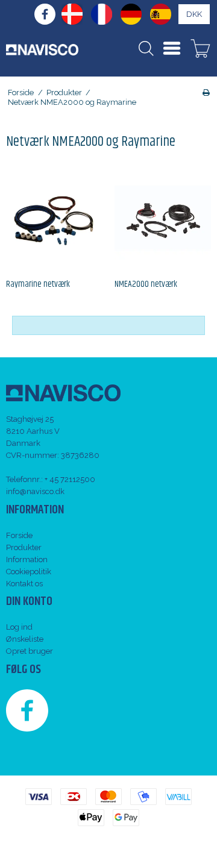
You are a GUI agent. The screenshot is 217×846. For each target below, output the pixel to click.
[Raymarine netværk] (54, 218)
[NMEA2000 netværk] (163, 218)
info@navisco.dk (35, 491)
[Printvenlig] (206, 92)
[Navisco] (42, 49)
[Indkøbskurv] (200, 50)
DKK (194, 14)
